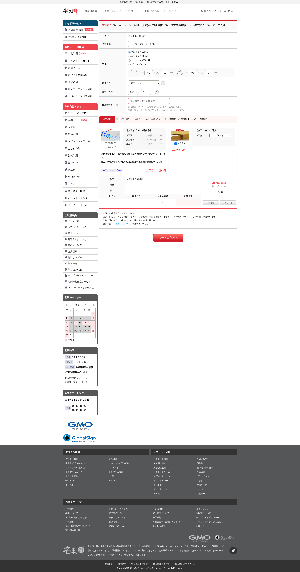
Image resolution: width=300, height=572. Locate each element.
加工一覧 (72, 263)
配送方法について (77, 239)
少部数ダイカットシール (76, 463)
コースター (70, 485)
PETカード (114, 467)
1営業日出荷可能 (77, 37)
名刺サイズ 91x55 (139, 52)
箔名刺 (200, 463)
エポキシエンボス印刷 (80, 96)
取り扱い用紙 (75, 269)
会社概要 (108, 564)
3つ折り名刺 (159, 463)
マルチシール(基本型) (75, 467)
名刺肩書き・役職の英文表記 (166, 522)
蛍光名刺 (73, 82)
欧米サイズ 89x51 (139, 56)
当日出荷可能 (80, 29)
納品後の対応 (75, 245)
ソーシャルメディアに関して (209, 522)
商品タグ (73, 169)
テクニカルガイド (111, 11)
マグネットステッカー (80, 141)
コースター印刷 (76, 191)
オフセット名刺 (160, 459)
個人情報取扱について (185, 564)
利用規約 (122, 564)
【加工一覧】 (124, 119)
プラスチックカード (79, 60)
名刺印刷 (76, 53)
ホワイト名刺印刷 (78, 75)
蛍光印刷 (73, 155)
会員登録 (221, 11)
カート (234, 11)
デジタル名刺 (71, 459)
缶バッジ (73, 162)
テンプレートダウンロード (81, 275)
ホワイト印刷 (71, 476)
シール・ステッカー (78, 112)
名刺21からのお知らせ (76, 517)
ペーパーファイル (78, 205)
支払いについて (203, 509)
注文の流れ (158, 509)
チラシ (71, 183)
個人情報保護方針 (161, 564)
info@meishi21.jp (78, 399)
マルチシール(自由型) (119, 463)
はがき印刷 (74, 148)
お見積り (72, 251)
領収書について (203, 513)
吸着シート (77, 120)
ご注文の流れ (75, 221)
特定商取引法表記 (139, 564)
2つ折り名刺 (202, 459)
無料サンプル (75, 257)
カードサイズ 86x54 (140, 60)
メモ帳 (71, 127)
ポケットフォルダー (79, 198)
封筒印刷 (73, 134)
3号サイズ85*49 (138, 64)
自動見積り (114, 522)
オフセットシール (161, 472)
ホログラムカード (78, 67)
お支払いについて (77, 227)
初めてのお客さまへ (118, 509)
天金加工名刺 (159, 467)
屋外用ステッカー (205, 467)
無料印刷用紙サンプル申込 (77, 526)
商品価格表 (91, 11)
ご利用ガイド (133, 11)
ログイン (208, 11)
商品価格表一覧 (72, 530)
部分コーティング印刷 (80, 89)
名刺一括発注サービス (79, 281)
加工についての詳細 (112, 170)
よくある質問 (159, 526)
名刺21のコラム (116, 526)
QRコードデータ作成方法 (81, 287)
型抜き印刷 (74, 176)
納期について (75, 233)
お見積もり (170, 11)
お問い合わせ (152, 11)
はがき (112, 476)
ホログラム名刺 (116, 472)
